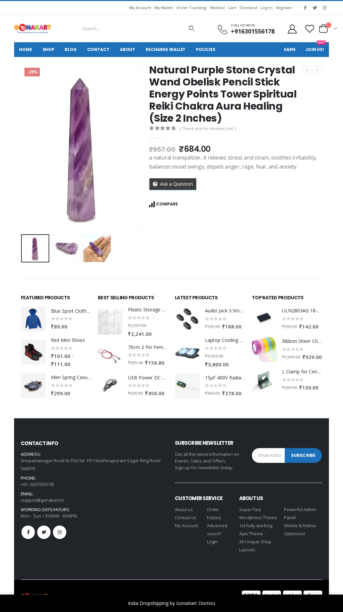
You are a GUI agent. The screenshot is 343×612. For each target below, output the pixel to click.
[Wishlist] (310, 28)
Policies (205, 49)
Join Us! (315, 47)
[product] (33, 318)
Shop (49, 49)
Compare (167, 204)
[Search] (192, 28)
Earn (289, 49)
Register (284, 7)
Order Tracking (192, 7)
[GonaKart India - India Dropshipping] (32, 28)
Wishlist (217, 7)
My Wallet (163, 7)
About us (184, 509)
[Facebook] (305, 7)
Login (212, 542)
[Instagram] (324, 7)
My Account (140, 7)
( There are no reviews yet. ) (208, 128)
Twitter (44, 532)
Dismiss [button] (206, 603)
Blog (71, 49)
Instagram (59, 532)
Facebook (28, 532)
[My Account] (292, 28)
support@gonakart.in (42, 500)
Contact (98, 49)
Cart (232, 7)
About (127, 49)
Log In (267, 7)
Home (25, 49)
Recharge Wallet (166, 49)
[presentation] (22, 148)
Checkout (248, 7)
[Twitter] (315, 7)
